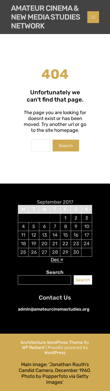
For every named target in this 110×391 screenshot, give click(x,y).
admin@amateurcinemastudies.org (53, 309)
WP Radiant (33, 347)
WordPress (54, 352)
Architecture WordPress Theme (52, 342)
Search (66, 145)
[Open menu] (93, 17)
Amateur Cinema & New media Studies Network (45, 17)
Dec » (57, 260)
